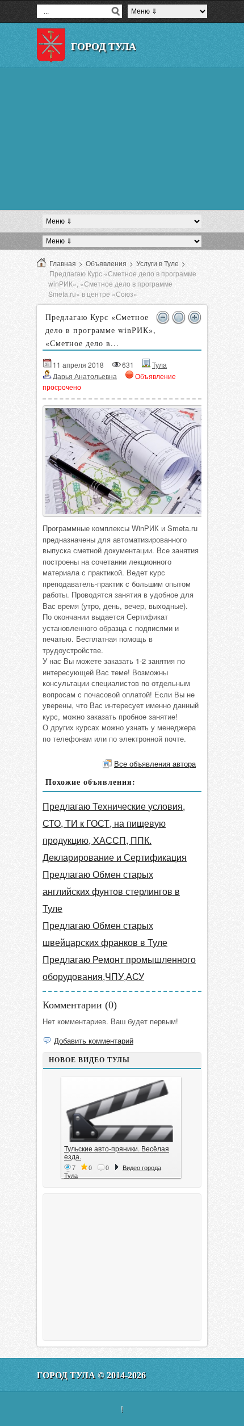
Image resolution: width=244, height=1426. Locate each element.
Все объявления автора (155, 763)
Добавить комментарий (93, 1040)
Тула (159, 364)
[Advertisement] (122, 139)
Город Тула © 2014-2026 (91, 1375)
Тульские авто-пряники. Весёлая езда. (116, 1152)
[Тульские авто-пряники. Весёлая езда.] (121, 1111)
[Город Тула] (51, 45)
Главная (62, 263)
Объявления (106, 263)
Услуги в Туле (157, 263)
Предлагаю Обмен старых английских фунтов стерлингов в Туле (111, 891)
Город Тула (103, 46)
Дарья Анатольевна (85, 376)
